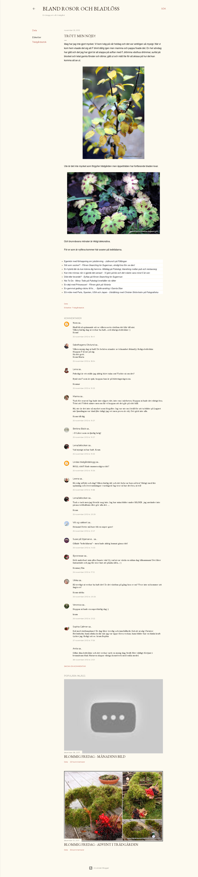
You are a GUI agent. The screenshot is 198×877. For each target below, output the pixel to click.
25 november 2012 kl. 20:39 (84, 514)
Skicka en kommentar (75, 666)
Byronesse (78, 556)
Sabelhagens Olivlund (84, 344)
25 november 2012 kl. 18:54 (84, 361)
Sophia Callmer (80, 626)
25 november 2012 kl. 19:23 (84, 388)
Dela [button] (34, 30)
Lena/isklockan (80, 445)
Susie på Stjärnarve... (83, 539)
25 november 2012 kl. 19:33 (84, 454)
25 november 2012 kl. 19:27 (84, 420)
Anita (75, 648)
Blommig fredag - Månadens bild (94, 756)
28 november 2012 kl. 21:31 (84, 660)
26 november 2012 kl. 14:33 (84, 548)
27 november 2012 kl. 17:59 (84, 640)
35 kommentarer (77, 850)
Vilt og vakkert (80, 522)
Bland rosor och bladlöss (81, 8)
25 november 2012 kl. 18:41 (84, 337)
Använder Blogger (101, 868)
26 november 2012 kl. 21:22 (84, 618)
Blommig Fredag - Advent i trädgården (101, 844)
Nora (75, 323)
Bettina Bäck (79, 428)
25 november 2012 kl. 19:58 (84, 490)
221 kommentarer (77, 762)
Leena (76, 478)
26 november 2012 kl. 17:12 (84, 572)
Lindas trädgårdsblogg (84, 462)
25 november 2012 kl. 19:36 (84, 470)
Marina (76, 396)
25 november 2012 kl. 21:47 (84, 531)
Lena (75, 369)
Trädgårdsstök (39, 42)
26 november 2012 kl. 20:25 (84, 597)
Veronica (77, 605)
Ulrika (75, 580)
